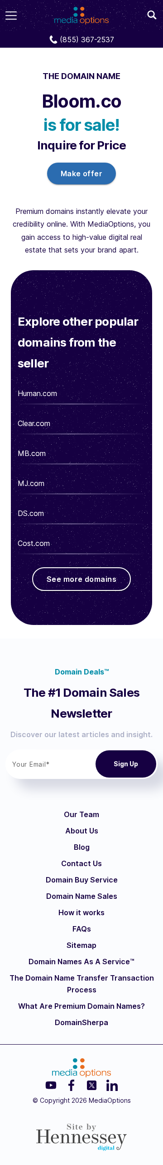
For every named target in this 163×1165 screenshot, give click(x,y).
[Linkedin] (112, 1085)
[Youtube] (51, 1085)
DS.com (31, 513)
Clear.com (34, 423)
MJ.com (31, 483)
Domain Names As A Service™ (81, 961)
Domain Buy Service (82, 879)
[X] (92, 1085)
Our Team (81, 814)
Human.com (37, 393)
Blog (82, 847)
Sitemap (81, 945)
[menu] (11, 15)
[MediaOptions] (81, 12)
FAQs (81, 928)
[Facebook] (71, 1085)
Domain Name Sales (81, 896)
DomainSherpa (81, 1022)
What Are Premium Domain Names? (81, 1006)
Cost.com (34, 543)
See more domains (81, 579)
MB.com (32, 453)
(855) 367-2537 (87, 39)
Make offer (82, 173)
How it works (81, 912)
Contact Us (81, 863)
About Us (81, 830)
